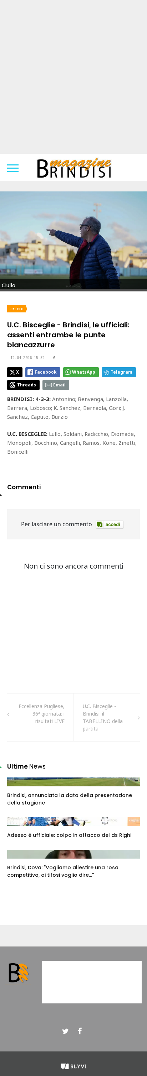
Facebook (46, 372)
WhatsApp (83, 372)
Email (59, 385)
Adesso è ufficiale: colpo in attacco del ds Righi (69, 835)
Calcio (16, 309)
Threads (26, 385)
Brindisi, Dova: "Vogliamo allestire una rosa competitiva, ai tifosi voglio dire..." (62, 871)
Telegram (121, 372)
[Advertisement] (73, 77)
